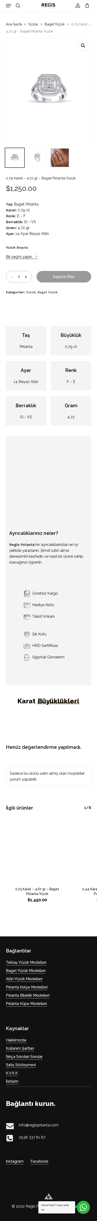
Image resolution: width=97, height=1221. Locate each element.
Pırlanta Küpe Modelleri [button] (26, 1003)
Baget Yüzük (55, 24)
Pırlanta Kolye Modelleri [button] (27, 987)
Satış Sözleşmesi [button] (21, 1065)
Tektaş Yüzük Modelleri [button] (26, 962)
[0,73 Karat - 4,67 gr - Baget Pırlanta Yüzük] (37, 849)
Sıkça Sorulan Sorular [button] (24, 1056)
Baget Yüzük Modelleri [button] (25, 970)
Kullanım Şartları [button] (20, 1048)
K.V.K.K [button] (12, 1073)
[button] (8, 5)
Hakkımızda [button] (16, 1040)
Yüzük (33, 24)
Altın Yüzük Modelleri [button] (24, 979)
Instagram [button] (15, 1161)
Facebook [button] (39, 1161)
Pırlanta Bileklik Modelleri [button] (27, 995)
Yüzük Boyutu (17, 247)
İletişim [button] (12, 1081)
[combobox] (22, 256)
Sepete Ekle (64, 276)
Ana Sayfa (14, 24)
